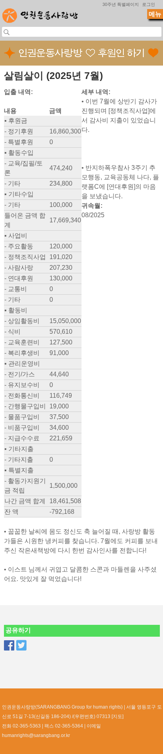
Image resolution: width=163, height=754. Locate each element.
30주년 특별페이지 (120, 4)
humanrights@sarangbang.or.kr (36, 735)
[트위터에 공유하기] (21, 645)
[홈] (40, 13)
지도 (117, 716)
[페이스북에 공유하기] (9, 645)
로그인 (148, 4)
